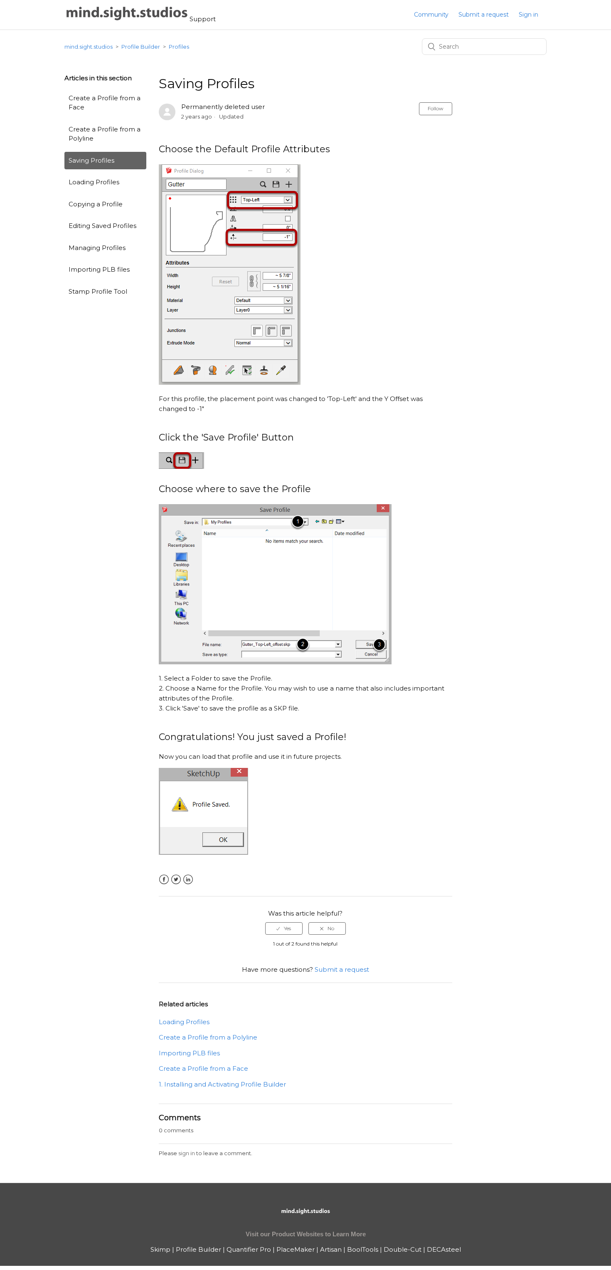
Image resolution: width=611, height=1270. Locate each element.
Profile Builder (140, 46)
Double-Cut (402, 1249)
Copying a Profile (96, 204)
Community (431, 14)
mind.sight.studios (88, 46)
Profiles (179, 46)
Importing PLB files (99, 269)
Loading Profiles (94, 182)
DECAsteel (444, 1249)
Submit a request (483, 14)
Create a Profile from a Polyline (104, 134)
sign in (186, 1153)
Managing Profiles (97, 248)
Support (203, 19)
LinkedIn (188, 879)
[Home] (127, 19)
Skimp (160, 1249)
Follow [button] (435, 108)
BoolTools (362, 1249)
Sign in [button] (528, 14)
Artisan (331, 1249)
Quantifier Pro (249, 1249)
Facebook (164, 879)
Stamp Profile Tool (98, 291)
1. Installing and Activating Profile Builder (222, 1084)
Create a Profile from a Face (104, 102)
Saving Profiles (91, 160)
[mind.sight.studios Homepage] (305, 1218)
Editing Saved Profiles (102, 226)
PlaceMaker (295, 1249)
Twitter (176, 879)
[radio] (284, 928)
